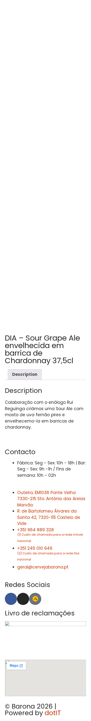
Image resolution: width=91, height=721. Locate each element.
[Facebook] (11, 599)
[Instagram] (23, 599)
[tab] (25, 374)
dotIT (53, 712)
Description (24, 374)
